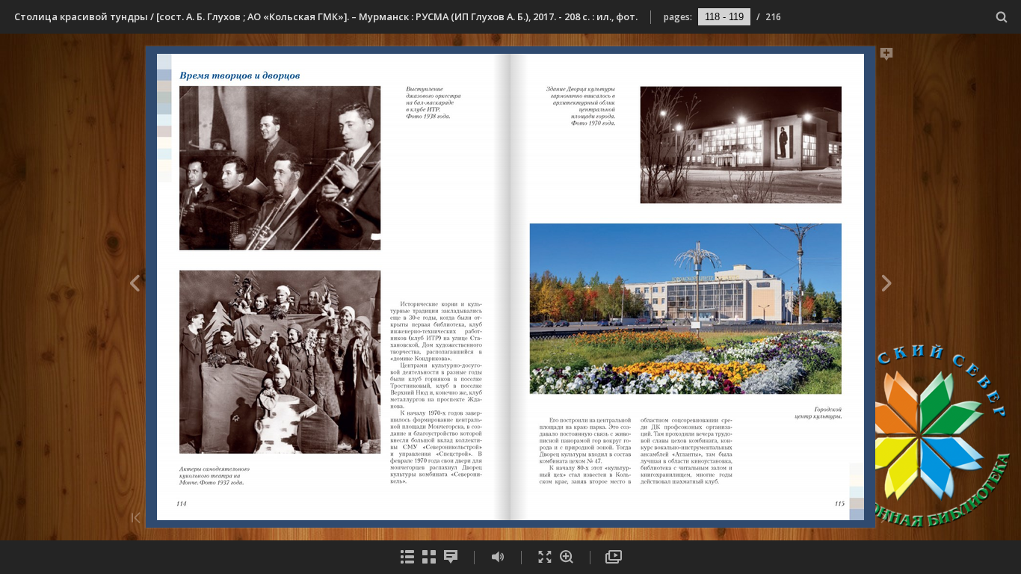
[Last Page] (884, 519)
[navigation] (724, 16)
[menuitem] (1002, 17)
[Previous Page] (134, 285)
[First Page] (136, 519)
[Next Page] (886, 285)
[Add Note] (886, 56)
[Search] (1002, 17)
